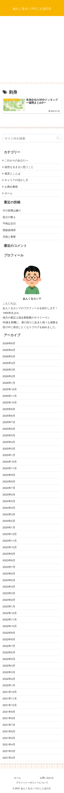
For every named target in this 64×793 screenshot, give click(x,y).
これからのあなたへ (16, 160)
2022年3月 (9, 672)
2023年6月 (9, 573)
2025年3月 (9, 448)
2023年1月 (9, 606)
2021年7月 (9, 725)
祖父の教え (9, 217)
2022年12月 (10, 613)
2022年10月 (10, 626)
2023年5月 (9, 580)
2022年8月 (9, 639)
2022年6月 (9, 652)
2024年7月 (9, 488)
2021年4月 (9, 744)
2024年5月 (9, 501)
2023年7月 (9, 567)
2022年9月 (9, 632)
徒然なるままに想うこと (19, 167)
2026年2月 (9, 376)
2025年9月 (9, 409)
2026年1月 (9, 383)
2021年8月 (9, 718)
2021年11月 (10, 698)
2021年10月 (10, 705)
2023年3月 (9, 593)
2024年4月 (9, 508)
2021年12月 (10, 692)
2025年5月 (9, 435)
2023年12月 (10, 534)
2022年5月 (9, 659)
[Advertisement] (32, 50)
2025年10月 (10, 402)
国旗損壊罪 (9, 230)
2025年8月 (9, 415)
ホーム (8, 193)
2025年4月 (9, 442)
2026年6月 (9, 350)
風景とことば (12, 173)
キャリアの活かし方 (16, 180)
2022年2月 (9, 679)
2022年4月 (9, 665)
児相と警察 (9, 236)
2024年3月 (9, 514)
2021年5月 (9, 738)
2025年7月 (9, 422)
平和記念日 (9, 223)
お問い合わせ (47, 777)
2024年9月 (9, 475)
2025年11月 (10, 396)
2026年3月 (9, 369)
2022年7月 (9, 646)
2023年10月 (10, 547)
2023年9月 (9, 553)
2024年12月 (10, 461)
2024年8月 (9, 481)
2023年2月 (9, 600)
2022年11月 (10, 619)
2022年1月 (9, 685)
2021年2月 (9, 757)
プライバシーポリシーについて (32, 782)
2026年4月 (9, 363)
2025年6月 (9, 429)
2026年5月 (9, 356)
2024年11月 (10, 468)
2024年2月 (9, 521)
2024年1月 (9, 527)
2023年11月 (10, 540)
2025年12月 (10, 389)
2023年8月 (9, 560)
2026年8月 (9, 343)
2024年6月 (9, 494)
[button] (58, 138)
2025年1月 (9, 455)
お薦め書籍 (11, 186)
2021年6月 (9, 731)
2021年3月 (9, 751)
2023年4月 (9, 586)
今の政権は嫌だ (12, 210)
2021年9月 (9, 712)
